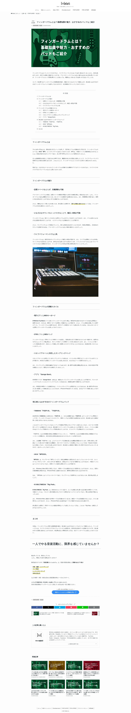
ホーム (39, 708)
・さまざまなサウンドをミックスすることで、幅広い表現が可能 (59, 103)
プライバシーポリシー (83, 708)
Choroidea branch (56, 708)
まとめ (41, 129)
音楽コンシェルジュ (46, 708)
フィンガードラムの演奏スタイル (48, 108)
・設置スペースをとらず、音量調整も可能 (53, 101)
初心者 (41, 25)
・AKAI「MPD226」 (47, 124)
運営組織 (91, 708)
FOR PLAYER (35, 25)
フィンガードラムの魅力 (45, 99)
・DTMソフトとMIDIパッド (49, 112)
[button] (37, 607)
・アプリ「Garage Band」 (49, 117)
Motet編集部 (39, 640)
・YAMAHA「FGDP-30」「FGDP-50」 (52, 122)
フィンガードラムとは (45, 96)
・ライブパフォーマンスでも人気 (51, 105)
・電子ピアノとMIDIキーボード (50, 110)
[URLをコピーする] (94, 607)
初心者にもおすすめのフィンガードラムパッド (51, 119)
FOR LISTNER (73, 708)
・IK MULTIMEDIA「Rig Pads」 (50, 126)
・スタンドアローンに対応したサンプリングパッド (56, 115)
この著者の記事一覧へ (73, 644)
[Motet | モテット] (65, 3)
